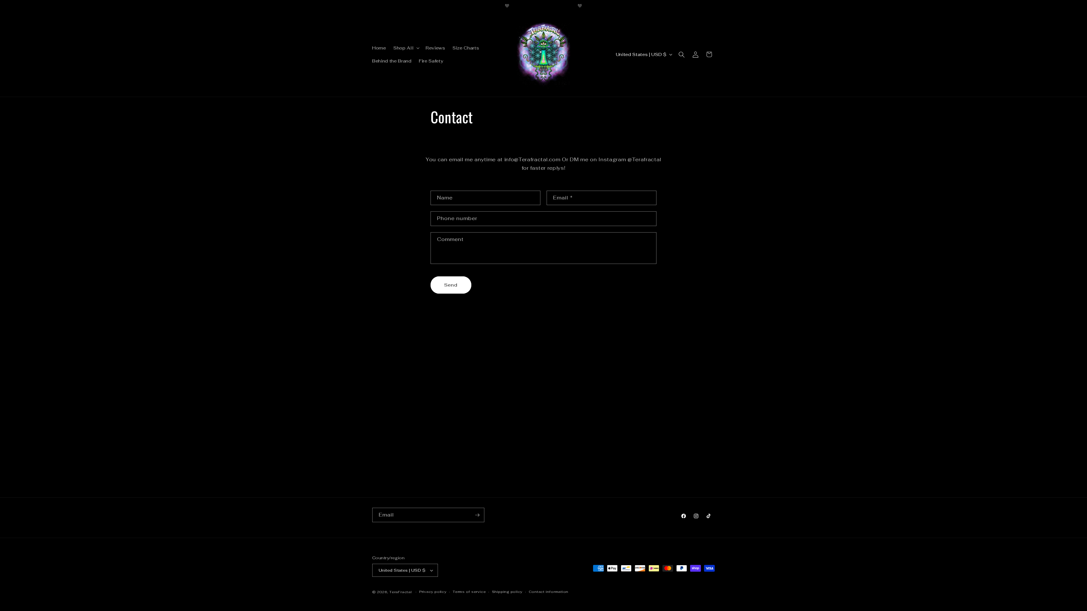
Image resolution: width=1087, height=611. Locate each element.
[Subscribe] (477, 515)
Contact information (549, 592)
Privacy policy (433, 592)
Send (450, 285)
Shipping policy (507, 592)
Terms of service (469, 592)
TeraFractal (400, 592)
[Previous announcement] (476, 6)
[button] (406, 48)
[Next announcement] (610, 6)
